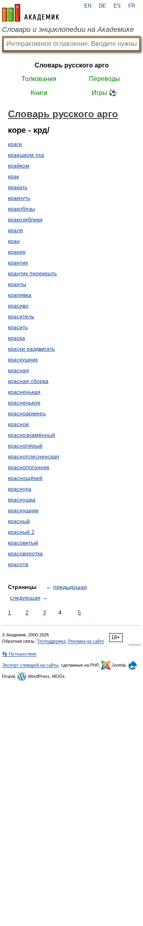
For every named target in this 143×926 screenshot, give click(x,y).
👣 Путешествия (19, 654)
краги (15, 144)
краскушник (23, 359)
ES (117, 6)
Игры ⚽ (104, 92)
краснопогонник (28, 467)
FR (131, 6)
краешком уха (26, 155)
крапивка (19, 295)
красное (18, 424)
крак (13, 176)
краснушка (21, 499)
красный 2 (21, 532)
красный (19, 521)
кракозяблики (25, 219)
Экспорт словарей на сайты (30, 665)
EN (87, 6)
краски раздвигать (31, 349)
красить (18, 327)
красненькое (24, 402)
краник (16, 252)
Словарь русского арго (72, 65)
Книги (39, 92)
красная (18, 370)
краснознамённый (31, 435)
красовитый (23, 542)
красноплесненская (33, 456)
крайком (18, 165)
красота (18, 564)
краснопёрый (25, 445)
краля (15, 230)
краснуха (19, 489)
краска (16, 338)
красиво (18, 305)
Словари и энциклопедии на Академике (68, 30)
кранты (17, 284)
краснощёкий (25, 478)
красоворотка (25, 553)
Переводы (104, 78)
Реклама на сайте (86, 641)
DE (102, 6)
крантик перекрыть (32, 273)
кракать (17, 187)
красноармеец (27, 413)
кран (14, 241)
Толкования (38, 78)
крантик (18, 262)
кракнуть (19, 198)
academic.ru (30, 13)
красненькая (24, 392)
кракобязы (21, 208)
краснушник (23, 510)
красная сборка (28, 381)
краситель (21, 316)
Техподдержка (51, 641)
